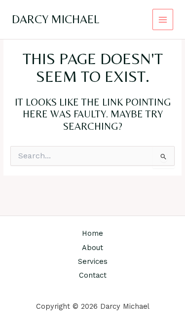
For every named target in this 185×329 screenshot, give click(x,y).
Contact (93, 275)
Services (93, 261)
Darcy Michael (55, 19)
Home (92, 233)
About (92, 247)
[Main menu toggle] (163, 19)
